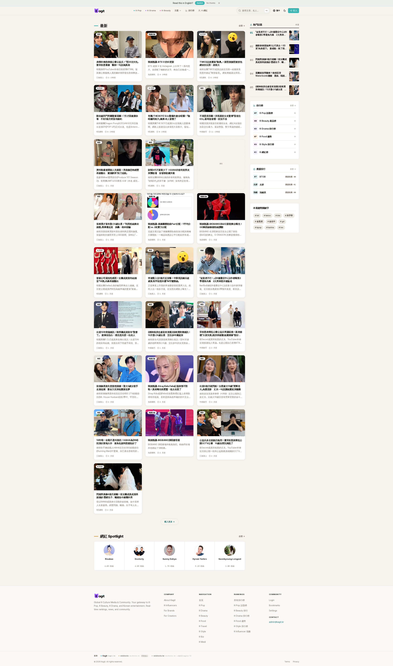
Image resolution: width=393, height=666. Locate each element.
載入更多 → (169, 522)
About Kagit (169, 600)
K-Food (202, 621)
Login (271, 600)
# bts (278, 215)
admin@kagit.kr (276, 622)
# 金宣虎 (259, 221)
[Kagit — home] (99, 10)
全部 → (242, 26)
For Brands (169, 610)
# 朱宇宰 (289, 215)
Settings (273, 610)
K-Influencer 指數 (242, 631)
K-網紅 (204, 10)
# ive (281, 227)
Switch (200, 3)
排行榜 (191, 10)
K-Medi (202, 642)
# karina (270, 227)
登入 (295, 10)
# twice (267, 215)
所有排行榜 (239, 600)
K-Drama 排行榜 (265, 128)
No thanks (210, 3)
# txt (257, 215)
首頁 (201, 600)
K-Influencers (170, 605)
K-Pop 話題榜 (263, 113)
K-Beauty (166, 10)
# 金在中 (271, 221)
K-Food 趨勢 (263, 136)
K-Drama (151, 10)
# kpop (258, 227)
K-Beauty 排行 (241, 610)
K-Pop (138, 10)
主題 (177, 10)
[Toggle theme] (284, 10)
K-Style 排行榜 (264, 144)
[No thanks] (219, 3)
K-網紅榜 (261, 152)
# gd (282, 221)
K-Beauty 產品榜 (265, 121)
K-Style (202, 631)
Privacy (296, 662)
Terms (287, 662)
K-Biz (201, 636)
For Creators (170, 616)
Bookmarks (274, 605)
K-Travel (203, 626)
